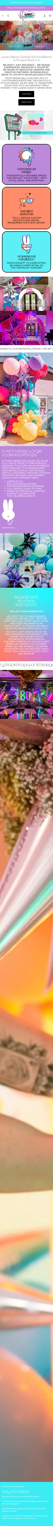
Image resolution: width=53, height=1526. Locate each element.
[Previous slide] (3, 694)
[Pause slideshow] (16, 716)
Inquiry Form (26, 102)
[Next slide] (50, 694)
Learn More (26, 94)
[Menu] (3, 15)
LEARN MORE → (9, 528)
